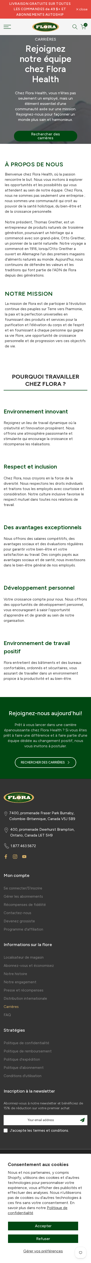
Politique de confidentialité (26, 1043)
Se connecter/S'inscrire (23, 888)
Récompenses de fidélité (25, 905)
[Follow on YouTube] (24, 856)
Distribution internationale (25, 998)
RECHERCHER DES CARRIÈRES (43, 762)
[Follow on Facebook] (6, 856)
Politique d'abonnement (24, 1067)
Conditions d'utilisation (22, 1076)
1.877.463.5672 (23, 846)
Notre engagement (20, 982)
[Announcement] (40, 9)
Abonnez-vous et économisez (29, 965)
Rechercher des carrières (45, 136)
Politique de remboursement (28, 1051)
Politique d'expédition (22, 1059)
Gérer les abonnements (23, 896)
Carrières (11, 1007)
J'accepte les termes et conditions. (39, 1130)
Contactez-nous (17, 913)
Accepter (43, 1226)
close (82, 9)
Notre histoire (15, 974)
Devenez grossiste (19, 921)
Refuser (43, 1238)
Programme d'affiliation (23, 929)
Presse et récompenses (23, 990)
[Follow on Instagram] (15, 856)
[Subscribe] (82, 1120)
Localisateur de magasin (24, 957)
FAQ (7, 1015)
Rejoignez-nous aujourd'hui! (45, 713)
